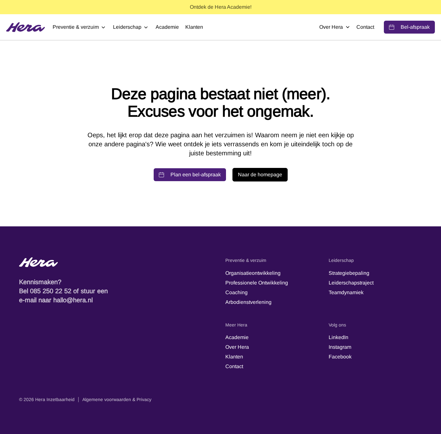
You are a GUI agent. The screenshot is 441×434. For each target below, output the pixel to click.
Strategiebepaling (349, 273)
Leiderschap (127, 27)
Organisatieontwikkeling (253, 273)
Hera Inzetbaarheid (55, 399)
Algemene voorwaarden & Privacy (116, 399)
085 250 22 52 (50, 290)
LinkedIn (338, 337)
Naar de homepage (260, 174)
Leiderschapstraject (351, 282)
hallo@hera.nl (73, 300)
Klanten (194, 27)
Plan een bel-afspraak (195, 174)
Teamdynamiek (346, 292)
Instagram (340, 347)
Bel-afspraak (415, 27)
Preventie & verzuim (76, 27)
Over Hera (331, 27)
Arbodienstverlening (248, 302)
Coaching (236, 292)
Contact (365, 27)
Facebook (340, 356)
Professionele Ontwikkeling (256, 282)
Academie (167, 27)
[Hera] (25, 27)
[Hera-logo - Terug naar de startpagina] (117, 262)
